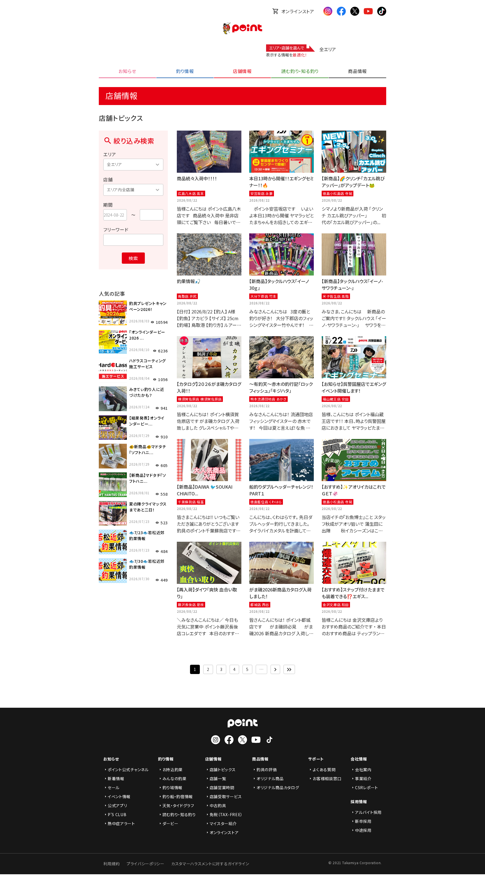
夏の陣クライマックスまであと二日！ (148, 507)
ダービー (171, 823)
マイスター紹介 (223, 823)
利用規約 (111, 863)
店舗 (108, 179)
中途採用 (363, 830)
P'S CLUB (117, 814)
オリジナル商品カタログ (278, 787)
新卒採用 (363, 821)
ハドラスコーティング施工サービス (147, 363)
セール (114, 787)
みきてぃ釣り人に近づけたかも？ (146, 392)
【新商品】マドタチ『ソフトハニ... (147, 478)
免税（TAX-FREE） (226, 814)
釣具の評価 (267, 769)
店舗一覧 (218, 778)
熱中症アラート (121, 823)
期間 (108, 204)
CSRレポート (366, 787)
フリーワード (116, 229)
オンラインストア (297, 11)
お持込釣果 (173, 769)
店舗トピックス (223, 769)
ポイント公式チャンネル (128, 769)
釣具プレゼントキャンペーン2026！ (147, 306)
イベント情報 (119, 796)
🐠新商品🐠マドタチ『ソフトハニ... (147, 449)
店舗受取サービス (226, 796)
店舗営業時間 (222, 787)
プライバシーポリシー (145, 863)
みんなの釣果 (175, 778)
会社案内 (363, 769)
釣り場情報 (173, 787)
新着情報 (116, 778)
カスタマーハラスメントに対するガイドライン (210, 863)
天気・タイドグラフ (178, 805)
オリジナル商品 (270, 778)
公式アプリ (117, 805)
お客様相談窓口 (327, 778)
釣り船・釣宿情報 (178, 796)
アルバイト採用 (368, 812)
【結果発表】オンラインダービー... (146, 421)
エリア (109, 154)
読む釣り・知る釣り (179, 814)
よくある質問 (324, 769)
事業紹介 (363, 778)
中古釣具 (218, 805)
